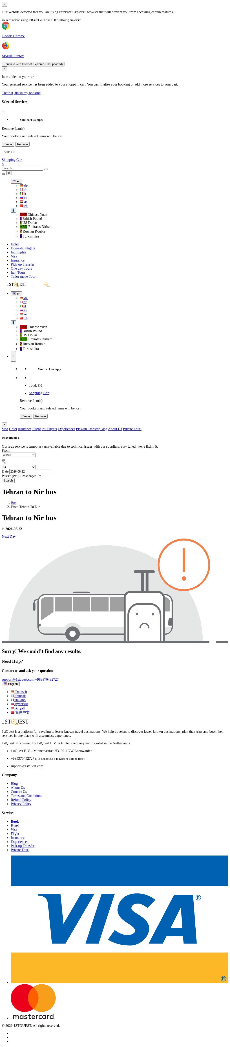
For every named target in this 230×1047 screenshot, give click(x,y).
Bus (13, 503)
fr (25, 189)
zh (25, 206)
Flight (36, 429)
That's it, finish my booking (21, 93)
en (18, 181)
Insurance (17, 260)
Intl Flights (18, 252)
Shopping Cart (12, 160)
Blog (103, 429)
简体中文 (22, 712)
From (5, 450)
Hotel (15, 244)
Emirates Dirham (36, 227)
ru (25, 198)
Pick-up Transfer (22, 264)
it (24, 194)
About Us (115, 429)
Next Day (9, 536)
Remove (22, 144)
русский (21, 704)
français (20, 696)
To (4, 463)
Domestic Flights (23, 248)
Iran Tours (18, 272)
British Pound (31, 218)
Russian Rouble (32, 231)
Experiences (66, 429)
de (25, 185)
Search (8, 480)
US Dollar (28, 222)
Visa (14, 256)
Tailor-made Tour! (24, 276)
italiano (20, 700)
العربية (19, 708)
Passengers (9, 476)
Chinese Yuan (33, 214)
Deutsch (20, 692)
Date (5, 471)
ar (25, 202)
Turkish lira (29, 236)
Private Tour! (132, 429)
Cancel (8, 144)
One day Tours (21, 268)
